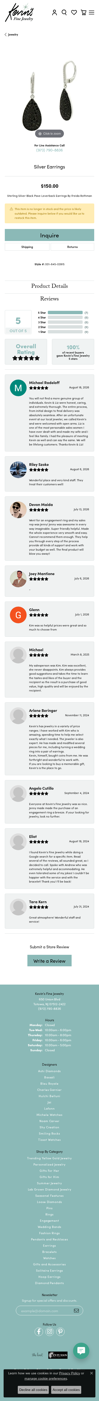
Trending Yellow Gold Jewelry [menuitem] (49, 1158)
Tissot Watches (49, 1139)
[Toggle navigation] (91, 12)
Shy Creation (50, 1127)
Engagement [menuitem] (49, 1220)
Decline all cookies (33, 1390)
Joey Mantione (42, 573)
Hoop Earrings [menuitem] (49, 1277)
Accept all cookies (66, 1390)
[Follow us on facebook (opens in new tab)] (39, 1332)
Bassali (49, 1077)
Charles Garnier (49, 1090)
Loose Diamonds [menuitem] (49, 1202)
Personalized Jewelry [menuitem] (49, 1164)
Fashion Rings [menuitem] (49, 1233)
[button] (54, 12)
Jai (49, 1102)
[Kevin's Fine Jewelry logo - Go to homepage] (19, 12)
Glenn (34, 609)
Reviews (49, 300)
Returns (72, 247)
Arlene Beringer (43, 710)
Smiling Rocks (49, 1133)
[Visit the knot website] (37, 1355)
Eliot (33, 836)
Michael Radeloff (44, 382)
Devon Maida (41, 504)
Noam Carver (49, 1121)
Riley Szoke (39, 464)
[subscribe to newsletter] (76, 1310)
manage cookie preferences (46, 1378)
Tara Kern (38, 901)
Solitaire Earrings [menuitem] (49, 1270)
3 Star (42, 322)
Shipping (27, 247)
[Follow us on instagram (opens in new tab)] (49, 1332)
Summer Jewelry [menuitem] (49, 1183)
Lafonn (49, 1108)
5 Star (42, 312)
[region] (49, 94)
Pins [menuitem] (49, 1208)
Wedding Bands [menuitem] (49, 1227)
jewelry (13, 34)
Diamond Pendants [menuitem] (49, 1283)
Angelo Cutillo (41, 788)
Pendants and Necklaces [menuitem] (49, 1239)
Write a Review (49, 960)
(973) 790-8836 (49, 149)
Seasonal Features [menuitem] (49, 1195)
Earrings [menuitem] (49, 1245)
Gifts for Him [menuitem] (49, 1177)
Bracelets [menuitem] (49, 1252)
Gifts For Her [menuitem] (49, 1170)
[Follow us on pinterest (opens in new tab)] (60, 1332)
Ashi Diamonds (49, 1071)
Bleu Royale (49, 1083)
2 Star (42, 327)
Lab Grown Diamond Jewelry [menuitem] (49, 1189)
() (86, 312)
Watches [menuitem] (49, 1258)
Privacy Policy (69, 1373)
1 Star (42, 332)
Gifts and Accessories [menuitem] (49, 1264)
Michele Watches (49, 1114)
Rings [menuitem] (49, 1214)
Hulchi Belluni (49, 1096)
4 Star (42, 317)
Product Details (49, 287)
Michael (36, 649)
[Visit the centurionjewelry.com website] (58, 1355)
